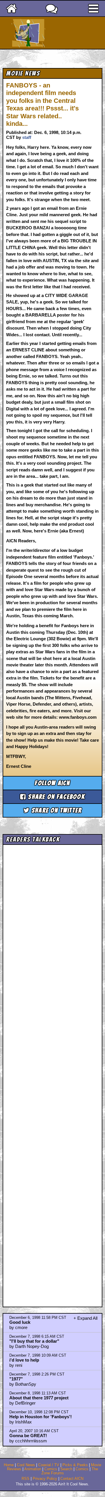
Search (66, 1469)
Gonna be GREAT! (28, 1435)
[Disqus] (52, 1070)
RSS (25, 1479)
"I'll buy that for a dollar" (34, 1341)
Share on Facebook (55, 796)
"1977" (16, 1378)
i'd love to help (24, 1360)
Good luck (19, 1322)
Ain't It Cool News (63, 32)
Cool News (26, 1465)
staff (26, 137)
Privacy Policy (45, 1479)
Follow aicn (52, 783)
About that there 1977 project (39, 1397)
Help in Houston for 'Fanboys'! (40, 1416)
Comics (50, 1469)
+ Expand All (85, 1318)
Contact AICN (71, 1479)
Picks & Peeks (75, 1465)
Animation (32, 1469)
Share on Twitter (56, 810)
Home (9, 1465)
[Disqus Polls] (52, 920)
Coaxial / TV (48, 1465)
